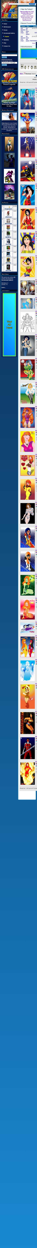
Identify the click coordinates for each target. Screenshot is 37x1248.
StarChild (8, 244)
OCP (8, 250)
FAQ (5, 43)
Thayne (8, 256)
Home (5, 24)
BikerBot (8, 263)
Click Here (5, 123)
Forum (5, 30)
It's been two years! (27, 39)
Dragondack (8, 209)
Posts (33, 43)
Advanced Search (7, 59)
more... (4, 287)
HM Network (7, 27)
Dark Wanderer (8, 236)
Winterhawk (8, 223)
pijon (8, 229)
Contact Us (7, 46)
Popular (7, 36)
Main (21, 73)
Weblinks (6, 40)
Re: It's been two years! (27, 31)
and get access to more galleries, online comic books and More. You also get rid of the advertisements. (27, 16)
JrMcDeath (8, 217)
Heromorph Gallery (9, 33)
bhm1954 (8, 270)
